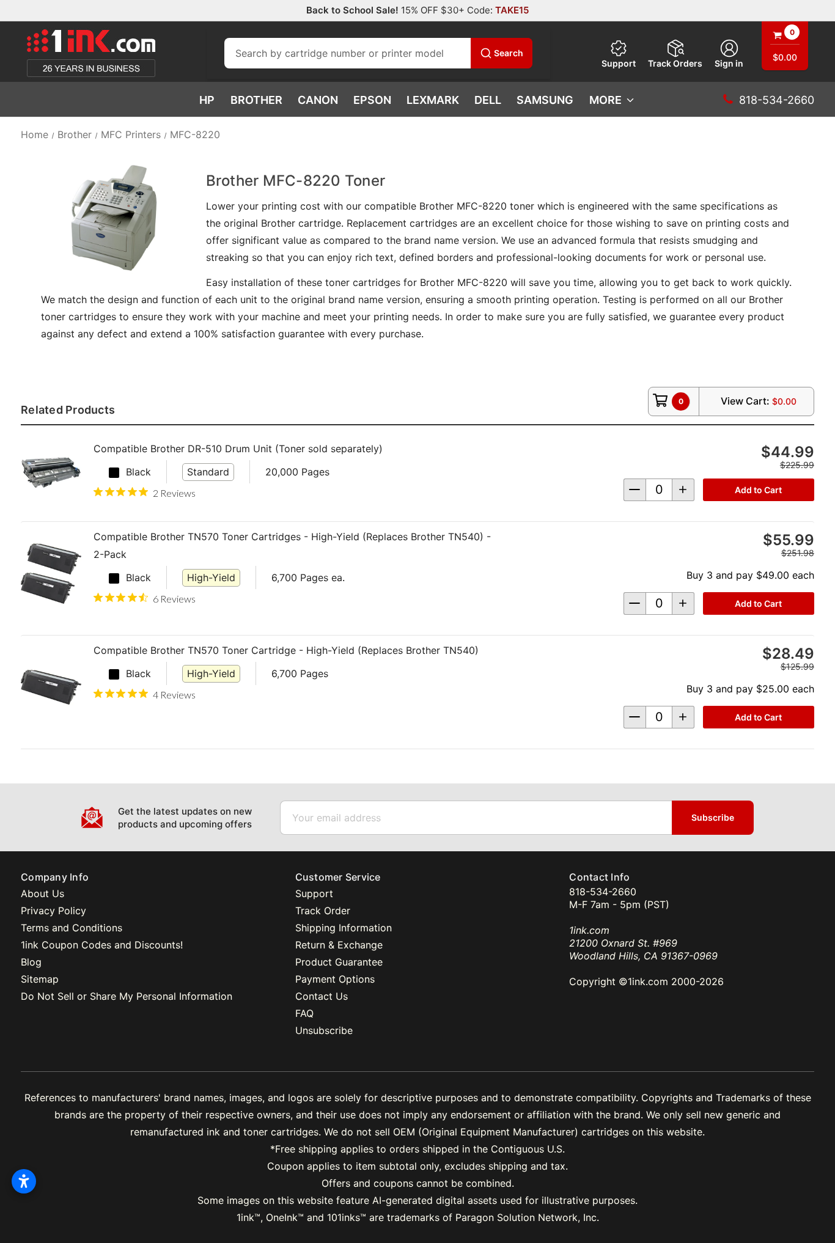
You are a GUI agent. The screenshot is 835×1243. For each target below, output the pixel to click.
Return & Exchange (339, 945)
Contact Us (321, 996)
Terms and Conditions (71, 928)
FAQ (304, 1013)
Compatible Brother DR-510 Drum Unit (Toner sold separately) (238, 448)
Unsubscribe (324, 1030)
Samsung (545, 100)
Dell (487, 100)
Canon (318, 100)
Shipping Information (343, 928)
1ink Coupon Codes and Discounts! (102, 945)
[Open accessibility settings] (24, 1181)
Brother (256, 100)
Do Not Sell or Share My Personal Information (126, 996)
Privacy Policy (53, 910)
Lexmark (432, 100)
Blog (31, 962)
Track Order (322, 910)
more (605, 100)
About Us (42, 893)
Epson (372, 100)
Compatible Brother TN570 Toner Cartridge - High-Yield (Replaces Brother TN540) (286, 650)
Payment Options (335, 979)
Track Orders (675, 63)
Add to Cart (758, 490)
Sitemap (40, 979)
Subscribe (712, 817)
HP (207, 100)
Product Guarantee (339, 962)
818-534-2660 (602, 892)
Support (618, 63)
